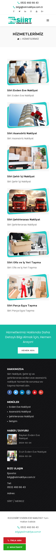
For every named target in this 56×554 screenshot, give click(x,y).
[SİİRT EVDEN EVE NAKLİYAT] (20, 20)
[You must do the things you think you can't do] (12, 439)
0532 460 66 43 (29, 2)
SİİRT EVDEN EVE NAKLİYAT (28, 518)
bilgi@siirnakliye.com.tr (21, 477)
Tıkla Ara (15, 540)
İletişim (13, 421)
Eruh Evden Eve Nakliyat (32, 451)
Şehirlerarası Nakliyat (21, 416)
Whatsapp (15, 547)
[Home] (18, 39)
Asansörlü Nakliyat (20, 411)
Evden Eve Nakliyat (20, 406)
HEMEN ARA (28, 350)
